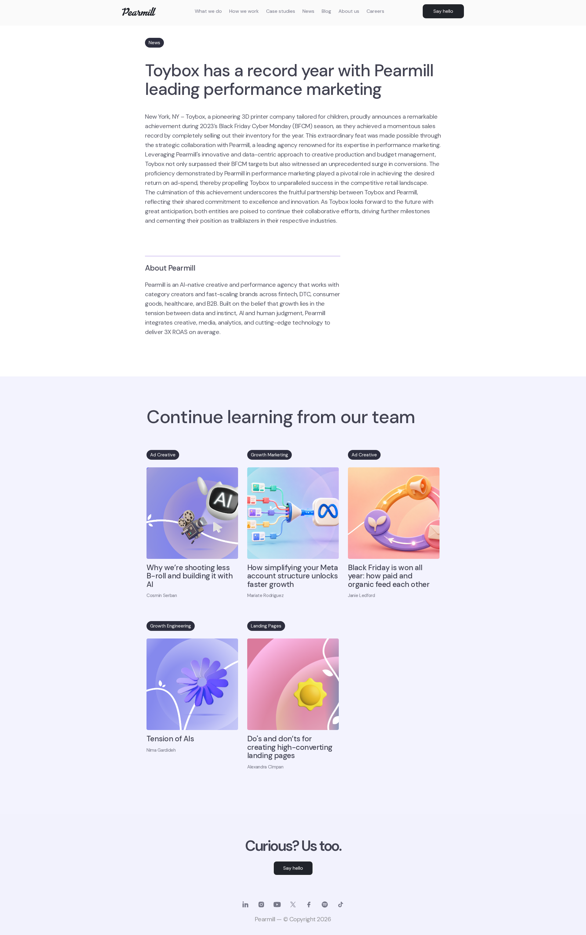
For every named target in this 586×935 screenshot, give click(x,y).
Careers (375, 11)
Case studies (280, 11)
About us (348, 11)
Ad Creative (162, 455)
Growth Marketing (269, 455)
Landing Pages (266, 626)
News (308, 11)
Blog (326, 11)
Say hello (443, 11)
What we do (208, 11)
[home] (139, 11)
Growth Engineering (170, 626)
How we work (244, 11)
